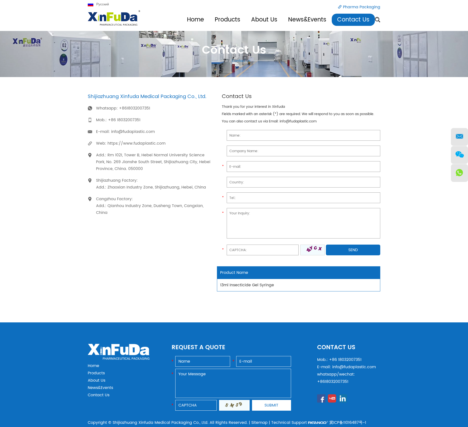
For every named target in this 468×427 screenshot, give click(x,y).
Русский (102, 4)
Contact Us (353, 20)
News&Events (307, 20)
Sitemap (259, 422)
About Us (264, 20)
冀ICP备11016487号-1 (347, 422)
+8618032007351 (134, 108)
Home (195, 20)
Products (227, 20)
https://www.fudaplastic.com (136, 143)
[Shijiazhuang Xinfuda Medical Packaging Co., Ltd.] (118, 358)
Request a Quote (198, 347)
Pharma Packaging (361, 7)
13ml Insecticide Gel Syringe (247, 285)
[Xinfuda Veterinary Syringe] (114, 20)
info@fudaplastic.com (133, 132)
